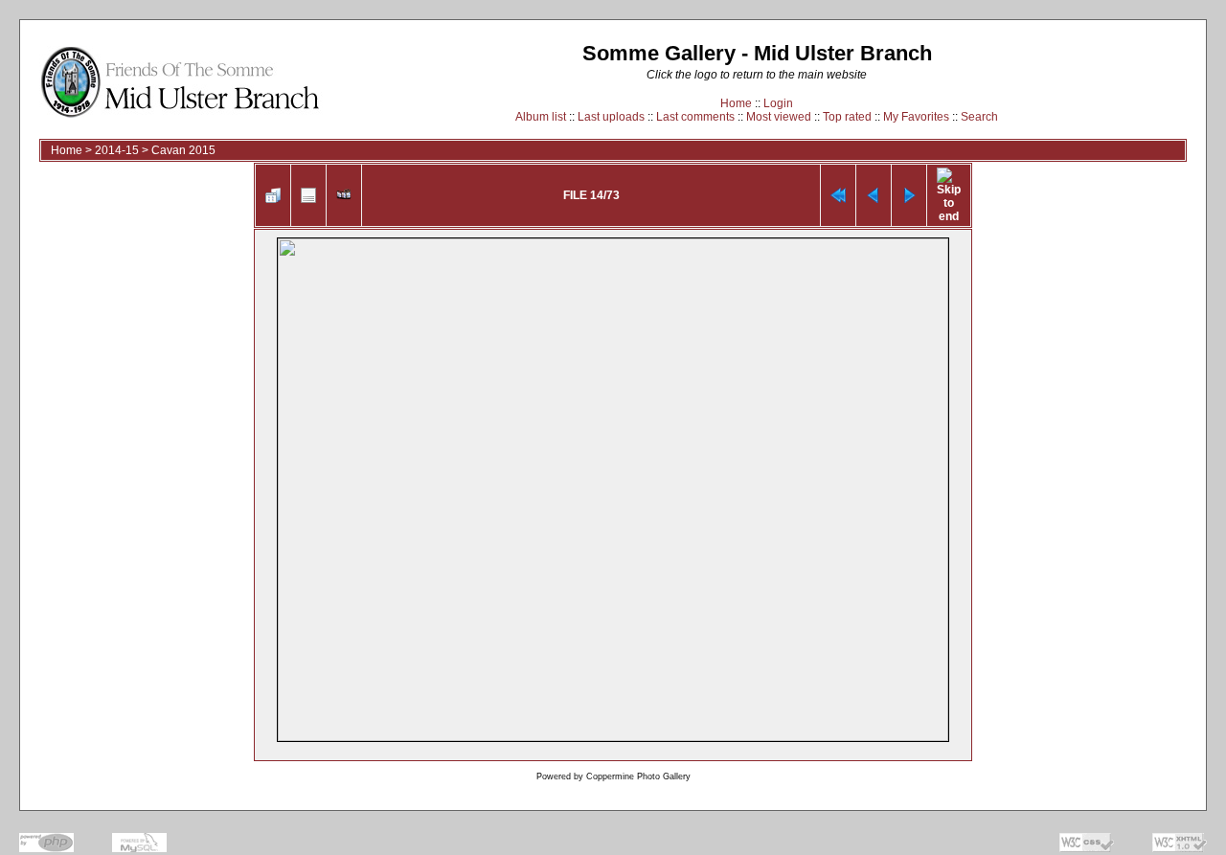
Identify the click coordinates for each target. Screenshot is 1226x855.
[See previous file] (873, 195)
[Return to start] (838, 195)
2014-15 (117, 150)
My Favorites (916, 117)
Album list (540, 117)
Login (778, 103)
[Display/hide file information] (308, 195)
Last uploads (611, 117)
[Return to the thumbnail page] (273, 195)
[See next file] (909, 195)
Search (979, 117)
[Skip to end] (948, 195)
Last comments (695, 117)
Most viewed (778, 117)
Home (736, 103)
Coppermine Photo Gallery (638, 776)
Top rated (847, 117)
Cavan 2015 (183, 150)
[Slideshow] (344, 195)
